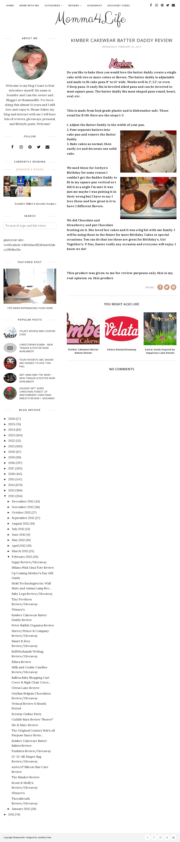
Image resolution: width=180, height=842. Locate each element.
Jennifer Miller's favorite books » (35, 203)
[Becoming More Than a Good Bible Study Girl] (7, 196)
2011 (11, 814)
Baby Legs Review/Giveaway (32, 594)
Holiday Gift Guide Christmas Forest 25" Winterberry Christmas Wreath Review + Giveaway (37, 393)
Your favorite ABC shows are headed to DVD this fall (36, 363)
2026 (11, 419)
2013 (11, 490)
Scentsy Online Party (26, 714)
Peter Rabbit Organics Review (33, 625)
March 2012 (20, 551)
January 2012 (21, 809)
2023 (11, 435)
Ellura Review (21, 662)
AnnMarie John (44, 837)
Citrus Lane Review (26, 688)
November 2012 (23, 507)
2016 (11, 474)
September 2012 (23, 518)
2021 (11, 446)
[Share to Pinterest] (173, 287)
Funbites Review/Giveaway (31, 751)
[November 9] (20, 196)
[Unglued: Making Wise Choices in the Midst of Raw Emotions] (34, 186)
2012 (11, 496)
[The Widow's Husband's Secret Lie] (27, 186)
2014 (11, 485)
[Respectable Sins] (7, 185)
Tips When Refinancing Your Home (30, 308)
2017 (11, 468)
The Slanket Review (26, 777)
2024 (11, 430)
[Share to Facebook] (160, 287)
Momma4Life (90, 18)
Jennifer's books (30, 169)
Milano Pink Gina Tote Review (33, 568)
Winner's (18, 609)
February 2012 (22, 557)
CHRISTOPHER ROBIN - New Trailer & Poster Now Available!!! (36, 348)
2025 (11, 424)
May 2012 (18, 540)
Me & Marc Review (25, 725)
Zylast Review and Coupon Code (37, 332)
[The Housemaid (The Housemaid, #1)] (20, 185)
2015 (11, 479)
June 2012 (19, 535)
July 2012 (18, 529)
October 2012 (21, 512)
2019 (11, 457)
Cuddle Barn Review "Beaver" (32, 719)
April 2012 (19, 546)
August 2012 (20, 523)
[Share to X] (167, 287)
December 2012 (23, 501)
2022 (11, 441)
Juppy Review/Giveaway (29, 562)
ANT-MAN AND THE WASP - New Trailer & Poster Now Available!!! (37, 378)
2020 (11, 452)
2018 (11, 463)
